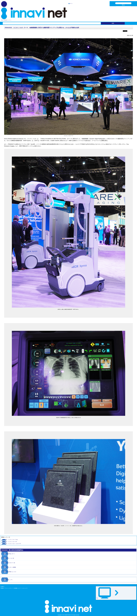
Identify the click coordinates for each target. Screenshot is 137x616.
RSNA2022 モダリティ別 (9, 562)
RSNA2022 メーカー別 (9, 558)
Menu (123, 5)
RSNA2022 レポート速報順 (10, 567)
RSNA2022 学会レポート (9, 553)
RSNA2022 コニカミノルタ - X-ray (11, 539)
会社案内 (2, 586)
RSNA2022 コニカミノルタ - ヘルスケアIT (12, 543)
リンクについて (24, 588)
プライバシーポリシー (9, 588)
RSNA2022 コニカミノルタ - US (10, 541)
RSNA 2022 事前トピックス (10, 571)
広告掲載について (17, 588)
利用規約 (2, 588)
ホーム (71, 3)
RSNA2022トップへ (8, 579)
